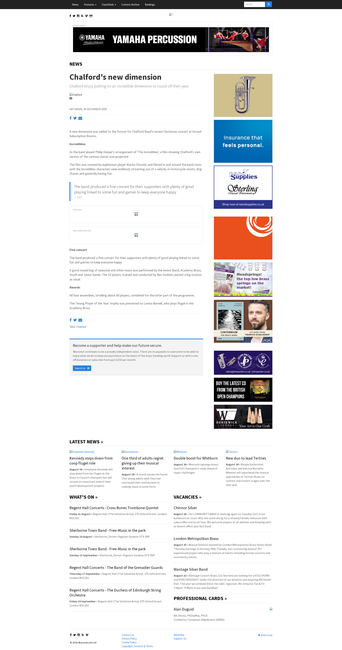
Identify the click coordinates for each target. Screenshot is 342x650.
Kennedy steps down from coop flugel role (91, 461)
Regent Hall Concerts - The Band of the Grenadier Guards (116, 567)
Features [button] (89, 4)
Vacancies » (187, 497)
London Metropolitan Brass (196, 538)
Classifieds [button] (108, 4)
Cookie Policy (129, 642)
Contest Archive (130, 4)
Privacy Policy (129, 638)
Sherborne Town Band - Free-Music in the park (107, 530)
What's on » (83, 497)
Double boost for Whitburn (196, 458)
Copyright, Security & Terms (137, 646)
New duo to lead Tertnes (246, 458)
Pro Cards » (200, 598)
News (75, 4)
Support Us (180, 638)
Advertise (179, 634)
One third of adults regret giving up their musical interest (143, 463)
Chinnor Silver (185, 507)
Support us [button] (81, 368)
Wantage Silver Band (191, 569)
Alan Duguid (184, 609)
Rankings (150, 4)
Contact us (128, 634)
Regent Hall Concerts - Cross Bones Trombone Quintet (114, 507)
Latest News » (86, 441)
